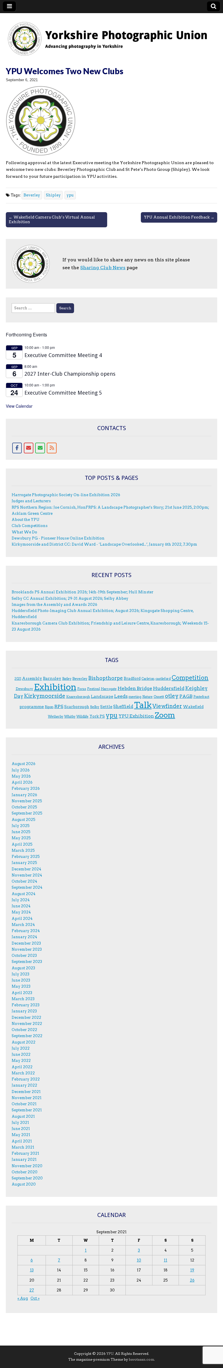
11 (165, 1260)
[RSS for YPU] (52, 448)
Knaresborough (78, 697)
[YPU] (111, 35)
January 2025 (24, 862)
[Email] (29, 448)
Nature (147, 697)
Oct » (34, 1298)
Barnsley (52, 678)
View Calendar (19, 406)
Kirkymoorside (44, 696)
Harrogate (109, 689)
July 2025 (21, 826)
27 (31, 1290)
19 (192, 1270)
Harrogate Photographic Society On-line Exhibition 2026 (66, 495)
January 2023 (24, 1011)
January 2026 (24, 795)
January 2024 (24, 937)
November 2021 (27, 1098)
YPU (110, 1353)
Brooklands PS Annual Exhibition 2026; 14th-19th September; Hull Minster (82, 592)
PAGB (186, 696)
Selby (94, 707)
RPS (58, 706)
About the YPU (25, 519)
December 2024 (26, 869)
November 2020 (27, 1166)
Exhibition (55, 687)
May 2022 (21, 1060)
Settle (106, 706)
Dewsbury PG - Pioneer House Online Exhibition (58, 538)
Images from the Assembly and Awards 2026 (54, 604)
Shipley (53, 195)
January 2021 (24, 1159)
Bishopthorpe (105, 678)
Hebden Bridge (135, 688)
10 (139, 1260)
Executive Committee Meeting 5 (63, 393)
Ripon (49, 707)
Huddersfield (168, 688)
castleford (163, 679)
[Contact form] (40, 448)
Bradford (132, 678)
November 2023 (27, 949)
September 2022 (27, 1036)
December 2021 (26, 1092)
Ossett (159, 696)
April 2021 (22, 1141)
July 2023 (20, 974)
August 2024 (23, 894)
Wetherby (55, 716)
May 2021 (21, 1135)
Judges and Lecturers (31, 501)
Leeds (121, 696)
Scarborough (76, 706)
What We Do (24, 532)
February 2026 (26, 788)
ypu (70, 195)
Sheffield (123, 706)
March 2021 (23, 1147)
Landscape (102, 696)
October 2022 (24, 1030)
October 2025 (24, 807)
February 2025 (26, 856)
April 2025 (22, 844)
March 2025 (23, 850)
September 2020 (27, 1178)
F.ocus (81, 689)
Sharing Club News (102, 267)
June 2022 (21, 1054)
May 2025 (21, 838)
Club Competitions (30, 526)
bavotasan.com (141, 1359)
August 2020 (24, 1184)
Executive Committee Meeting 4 (63, 355)
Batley (66, 679)
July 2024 (21, 900)
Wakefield (193, 706)
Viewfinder (167, 706)
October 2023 (24, 955)
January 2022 (24, 1085)
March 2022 (23, 1073)
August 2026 (23, 764)
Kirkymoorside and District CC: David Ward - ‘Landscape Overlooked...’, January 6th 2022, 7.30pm (104, 544)
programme (31, 706)
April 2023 (22, 993)
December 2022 (26, 1017)
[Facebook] (17, 448)
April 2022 (22, 1067)
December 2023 (26, 943)
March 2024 (23, 924)
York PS (97, 716)
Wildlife (82, 716)
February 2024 (26, 931)
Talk (143, 705)
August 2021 (23, 1116)
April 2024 (22, 918)
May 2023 (21, 986)
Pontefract (201, 697)
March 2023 (23, 999)
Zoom (165, 715)
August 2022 (23, 1042)
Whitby (69, 716)
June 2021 (21, 1128)
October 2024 (24, 881)
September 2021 (27, 1110)
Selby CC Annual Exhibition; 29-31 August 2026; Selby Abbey (70, 598)
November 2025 (27, 801)
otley (172, 696)
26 (192, 1280)
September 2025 (27, 813)
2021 (18, 679)
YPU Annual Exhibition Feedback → (179, 217)
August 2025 (23, 819)
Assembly (32, 678)
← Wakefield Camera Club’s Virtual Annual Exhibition (52, 219)
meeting (135, 697)
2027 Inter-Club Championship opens (69, 374)
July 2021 (20, 1122)
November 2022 (27, 1023)
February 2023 (25, 1005)
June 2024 (21, 906)
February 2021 (25, 1153)
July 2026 (21, 770)
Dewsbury (24, 688)
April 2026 (22, 782)
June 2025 (21, 832)
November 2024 (27, 875)
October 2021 (24, 1104)
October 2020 (24, 1172)
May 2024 (21, 912)
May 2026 (21, 776)
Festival (93, 688)
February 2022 (26, 1079)
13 (32, 1270)
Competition (190, 677)
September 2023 (27, 961)
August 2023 (23, 968)
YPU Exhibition (136, 716)
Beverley (32, 195)
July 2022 (21, 1048)
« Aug (22, 1298)
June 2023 (21, 980)
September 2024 (27, 887)
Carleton (147, 679)
